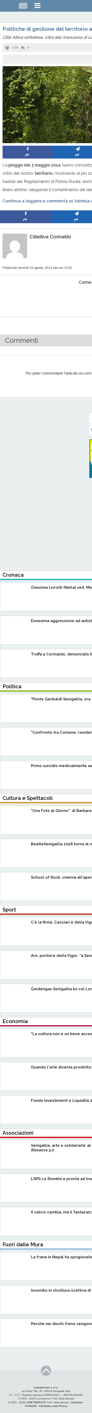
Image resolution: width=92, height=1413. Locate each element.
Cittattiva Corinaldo (50, 236)
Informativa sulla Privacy (53, 1406)
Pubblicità (31, 1406)
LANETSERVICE (36, 1402)
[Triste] (76, 298)
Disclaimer (77, 1402)
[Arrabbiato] (25, 298)
